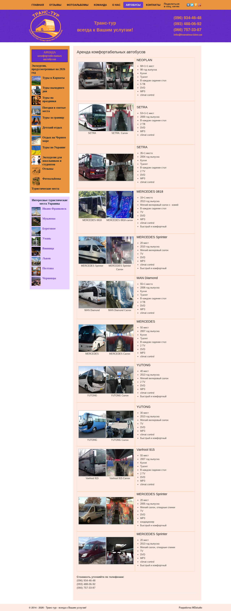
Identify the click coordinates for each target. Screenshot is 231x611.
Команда (100, 4)
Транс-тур (51, 607)
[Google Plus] (200, 5)
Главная (38, 4)
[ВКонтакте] (188, 5)
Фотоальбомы (77, 4)
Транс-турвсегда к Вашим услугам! (105, 26)
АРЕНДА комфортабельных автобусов (50, 56)
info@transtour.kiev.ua (188, 35)
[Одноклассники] (196, 5)
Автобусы (133, 4)
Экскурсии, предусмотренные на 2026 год (48, 69)
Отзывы (55, 4)
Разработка (185, 607)
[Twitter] (192, 5)
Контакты (153, 4)
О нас (116, 4)
